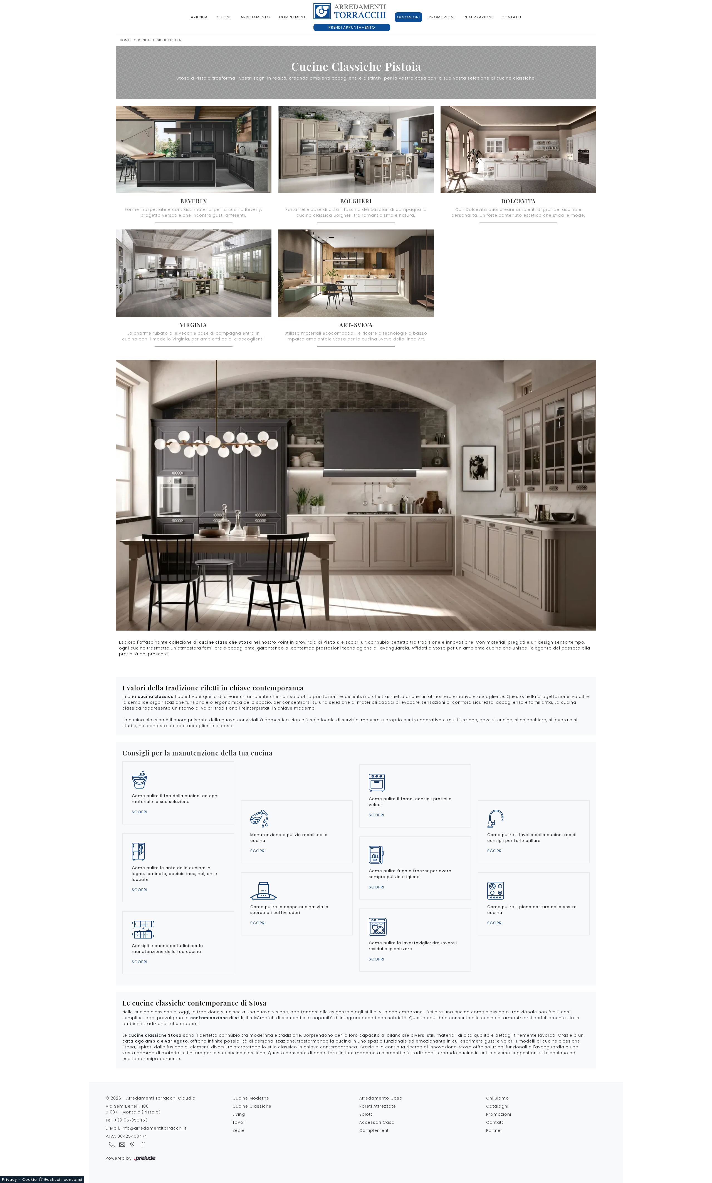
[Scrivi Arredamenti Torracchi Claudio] (121, 1144)
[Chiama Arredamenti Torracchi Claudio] (111, 1144)
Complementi (293, 17)
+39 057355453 (131, 1120)
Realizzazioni (478, 17)
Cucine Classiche (252, 1106)
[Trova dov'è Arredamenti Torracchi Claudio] (131, 1144)
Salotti (366, 1114)
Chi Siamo (497, 1098)
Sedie (239, 1130)
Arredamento (255, 17)
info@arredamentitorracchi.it (154, 1128)
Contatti (511, 17)
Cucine (224, 17)
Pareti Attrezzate (377, 1106)
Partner (494, 1130)
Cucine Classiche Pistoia (157, 40)
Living (239, 1114)
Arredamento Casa (380, 1098)
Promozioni (442, 17)
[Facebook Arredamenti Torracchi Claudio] (141, 1144)
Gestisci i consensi (63, 1179)
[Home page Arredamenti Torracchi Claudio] (349, 11)
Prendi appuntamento (351, 27)
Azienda (199, 17)
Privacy (9, 1179)
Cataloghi (497, 1106)
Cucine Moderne (251, 1098)
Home (125, 40)
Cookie (29, 1179)
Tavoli (239, 1122)
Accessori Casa (377, 1122)
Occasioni (408, 17)
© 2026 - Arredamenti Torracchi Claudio (151, 1098)
